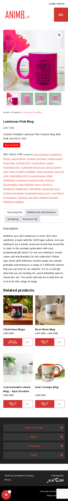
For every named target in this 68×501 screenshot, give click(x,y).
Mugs (38, 185)
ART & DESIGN (42, 155)
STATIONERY (35, 189)
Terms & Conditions (15, 476)
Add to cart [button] (45, 342)
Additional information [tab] (41, 212)
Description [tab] (15, 212)
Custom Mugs (38, 163)
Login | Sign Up (57, 4)
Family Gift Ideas (45, 172)
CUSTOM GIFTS (23, 163)
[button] (59, 35)
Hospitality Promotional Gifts (30, 180)
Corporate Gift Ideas (36, 159)
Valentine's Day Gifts (28, 198)
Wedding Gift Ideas (48, 198)
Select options (12, 342)
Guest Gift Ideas (37, 176)
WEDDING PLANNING (13, 202)
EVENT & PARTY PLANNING (22, 172)
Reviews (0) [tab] (30, 219)
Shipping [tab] (13, 219)
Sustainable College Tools (37, 193)
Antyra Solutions (55, 495)
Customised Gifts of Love (32, 167)
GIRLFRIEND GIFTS (19, 176)
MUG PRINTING (26, 185)
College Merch (18, 159)
